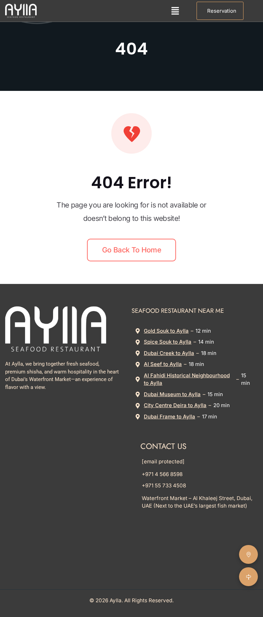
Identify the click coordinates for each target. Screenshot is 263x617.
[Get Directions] (248, 576)
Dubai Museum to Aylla (172, 394)
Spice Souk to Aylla (167, 342)
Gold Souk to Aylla (166, 331)
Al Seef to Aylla (163, 364)
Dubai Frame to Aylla (169, 416)
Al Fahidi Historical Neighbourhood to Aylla (187, 379)
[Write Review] (248, 554)
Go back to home (131, 250)
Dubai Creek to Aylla (169, 353)
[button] (175, 11)
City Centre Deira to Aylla (175, 405)
